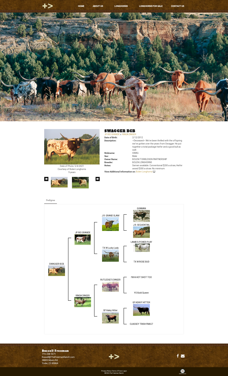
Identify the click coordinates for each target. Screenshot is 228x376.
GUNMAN (141, 208)
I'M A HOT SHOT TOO (141, 277)
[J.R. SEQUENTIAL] (141, 232)
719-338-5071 (49, 354)
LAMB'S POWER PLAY (141, 242)
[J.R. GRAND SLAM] (110, 224)
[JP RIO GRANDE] (82, 239)
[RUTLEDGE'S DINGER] (110, 286)
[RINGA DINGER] (82, 302)
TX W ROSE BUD (141, 261)
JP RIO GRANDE (112, 134)
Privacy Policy (106, 371)
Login (125, 371)
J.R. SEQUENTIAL (141, 225)
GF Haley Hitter (110, 310)
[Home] (114, 356)
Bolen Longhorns (144, 171)
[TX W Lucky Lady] (110, 255)
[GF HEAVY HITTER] (141, 310)
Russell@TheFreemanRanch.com (58, 357)
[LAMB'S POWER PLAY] (141, 247)
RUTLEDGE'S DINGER (110, 279)
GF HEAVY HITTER (141, 302)
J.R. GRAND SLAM (110, 215)
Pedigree (50, 200)
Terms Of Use (117, 371)
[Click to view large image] (72, 146)
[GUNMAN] (141, 216)
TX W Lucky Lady (110, 248)
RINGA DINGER (129, 134)
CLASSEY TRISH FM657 (141, 324)
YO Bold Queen (141, 293)
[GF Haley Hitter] (110, 317)
